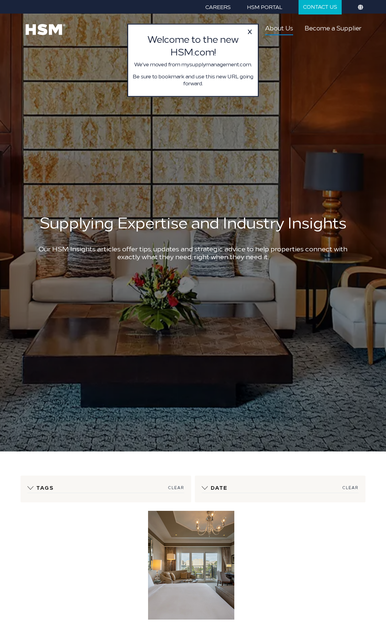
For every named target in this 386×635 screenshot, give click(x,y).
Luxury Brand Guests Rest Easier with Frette (184, 543)
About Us (279, 28)
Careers (218, 6)
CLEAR (176, 487)
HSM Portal (264, 6)
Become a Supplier (333, 28)
